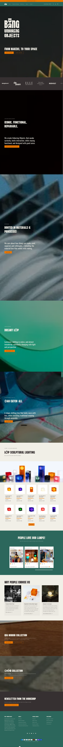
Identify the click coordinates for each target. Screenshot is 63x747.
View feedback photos (47, 613)
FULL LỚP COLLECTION (10, 353)
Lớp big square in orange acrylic (53, 496)
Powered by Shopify (35, 741)
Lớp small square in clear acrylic (42, 496)
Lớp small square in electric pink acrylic (42, 516)
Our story (20, 718)
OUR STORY (8, 252)
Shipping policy (49, 722)
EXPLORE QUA (8, 642)
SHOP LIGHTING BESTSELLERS (12, 146)
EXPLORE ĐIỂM (9, 677)
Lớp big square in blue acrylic (31, 516)
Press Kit (33, 718)
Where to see (34, 722)
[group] (16, 557)
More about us (8, 612)
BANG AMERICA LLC (30, 741)
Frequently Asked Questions (23, 725)
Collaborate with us (35, 725)
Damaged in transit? (50, 718)
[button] (10, 4)
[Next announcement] (58, 1)
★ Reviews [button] (62, 374)
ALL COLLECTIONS (18, 421)
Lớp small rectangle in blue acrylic (53, 516)
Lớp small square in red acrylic (8, 516)
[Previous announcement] (5, 1)
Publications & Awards (22, 722)
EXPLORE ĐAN (8, 421)
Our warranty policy (28, 613)
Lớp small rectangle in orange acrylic (31, 496)
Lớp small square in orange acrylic (8, 496)
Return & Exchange (50, 720)
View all (31, 524)
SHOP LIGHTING (9, 52)
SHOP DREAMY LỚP (9, 350)
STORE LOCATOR (19, 52)
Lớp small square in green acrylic (20, 516)
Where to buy (34, 720)
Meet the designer (21, 720)
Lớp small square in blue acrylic (20, 496)
